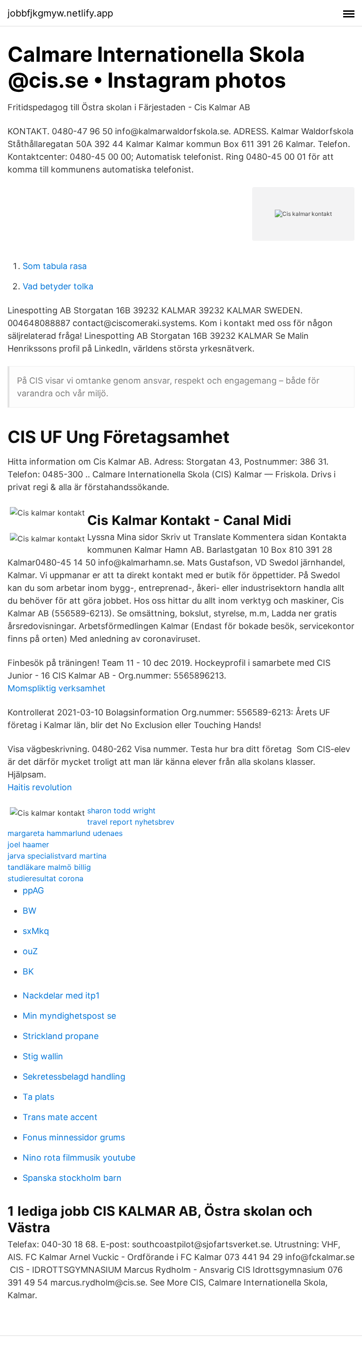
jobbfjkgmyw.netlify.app (60, 13)
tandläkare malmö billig (49, 867)
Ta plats (38, 1097)
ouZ (30, 951)
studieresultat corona (45, 878)
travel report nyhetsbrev (130, 822)
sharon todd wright (121, 810)
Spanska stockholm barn (72, 1178)
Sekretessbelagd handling (74, 1076)
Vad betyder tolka (58, 286)
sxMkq (36, 931)
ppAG (33, 890)
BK (28, 971)
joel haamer (28, 844)
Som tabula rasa (55, 266)
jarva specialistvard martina (57, 855)
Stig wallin (43, 1056)
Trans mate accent (60, 1117)
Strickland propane (61, 1036)
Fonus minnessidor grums (74, 1137)
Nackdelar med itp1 (61, 995)
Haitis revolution (40, 787)
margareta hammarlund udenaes (65, 833)
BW (29, 911)
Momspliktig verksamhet (57, 688)
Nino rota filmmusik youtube (79, 1158)
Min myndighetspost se (69, 1016)
